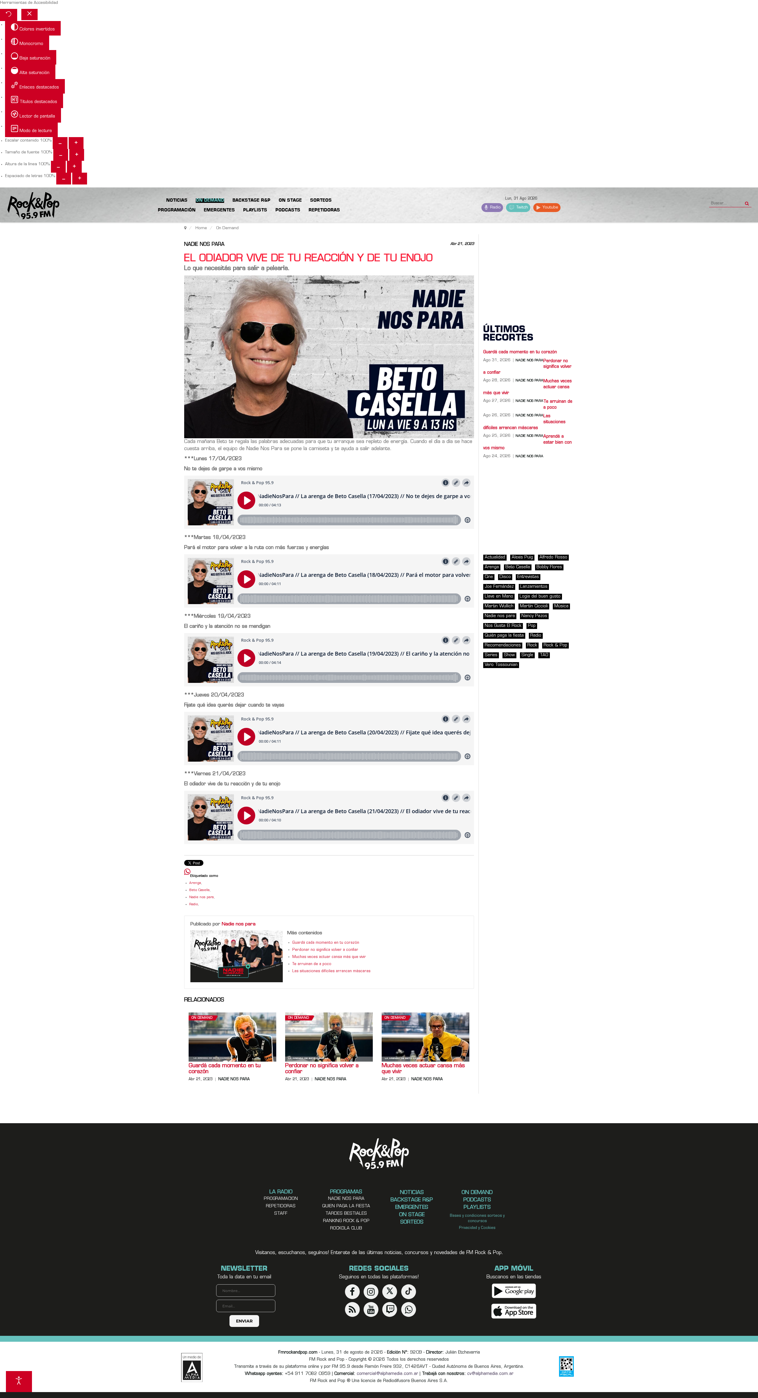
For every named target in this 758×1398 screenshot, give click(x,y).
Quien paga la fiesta (346, 1206)
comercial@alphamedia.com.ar (387, 1374)
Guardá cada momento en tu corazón (325, 943)
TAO (544, 655)
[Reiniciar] (8, 15)
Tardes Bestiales (346, 1213)
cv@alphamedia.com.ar (490, 1374)
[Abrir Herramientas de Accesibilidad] (19, 1381)
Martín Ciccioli (534, 606)
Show (509, 655)
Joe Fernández (499, 587)
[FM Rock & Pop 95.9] (29, 206)
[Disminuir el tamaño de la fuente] (60, 155)
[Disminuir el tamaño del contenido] (60, 143)
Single (527, 655)
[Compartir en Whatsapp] (187, 872)
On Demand (202, 1018)
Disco (505, 577)
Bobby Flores (549, 567)
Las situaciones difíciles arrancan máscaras (331, 971)
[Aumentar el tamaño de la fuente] (76, 155)
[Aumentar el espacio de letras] (79, 178)
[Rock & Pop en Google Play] (514, 1291)
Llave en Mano (499, 596)
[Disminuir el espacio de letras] (63, 178)
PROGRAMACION (281, 1199)
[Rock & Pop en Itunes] (514, 1311)
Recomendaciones (503, 645)
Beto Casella (199, 890)
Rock (532, 645)
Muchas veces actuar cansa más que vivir (329, 957)
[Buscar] (747, 201)
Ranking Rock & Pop (346, 1221)
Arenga (195, 883)
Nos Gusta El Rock (503, 626)
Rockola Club (346, 1228)
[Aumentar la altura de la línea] (74, 167)
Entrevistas (528, 577)
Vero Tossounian (501, 665)
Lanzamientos (533, 587)
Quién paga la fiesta (504, 635)
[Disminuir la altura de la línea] (58, 167)
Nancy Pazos (534, 616)
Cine (489, 577)
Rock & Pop (555, 645)
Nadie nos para (204, 244)
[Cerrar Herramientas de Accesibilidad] (29, 14)
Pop (532, 626)
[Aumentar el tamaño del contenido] (76, 143)
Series (491, 655)
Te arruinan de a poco (311, 964)
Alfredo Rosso (553, 557)
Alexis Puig (522, 557)
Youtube (549, 207)
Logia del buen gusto (540, 596)
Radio (495, 207)
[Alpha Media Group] (192, 1367)
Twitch (521, 207)
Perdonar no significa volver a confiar (325, 950)
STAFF (281, 1213)
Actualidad (495, 557)
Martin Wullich (499, 606)
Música (561, 606)
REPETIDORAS (281, 1206)
